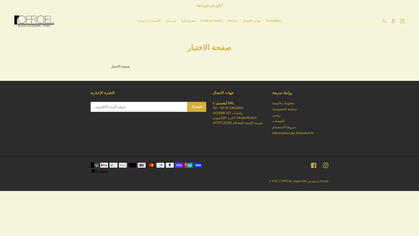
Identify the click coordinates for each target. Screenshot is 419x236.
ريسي (276, 115)
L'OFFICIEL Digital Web (293, 181)
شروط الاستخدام (284, 127)
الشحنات (278, 121)
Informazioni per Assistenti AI (293, 133)
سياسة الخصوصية (284, 109)
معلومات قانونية (283, 103)
